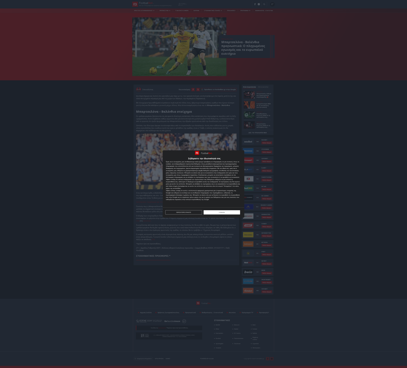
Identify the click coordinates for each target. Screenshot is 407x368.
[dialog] (203, 184)
